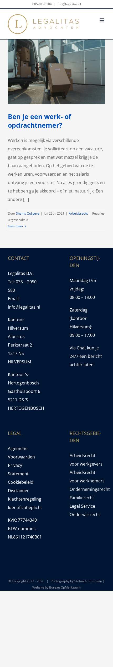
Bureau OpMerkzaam (65, 587)
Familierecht (82, 498)
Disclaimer (18, 490)
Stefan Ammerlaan (88, 581)
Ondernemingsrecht (87, 489)
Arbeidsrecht (78, 213)
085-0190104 (42, 4)
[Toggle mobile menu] (102, 20)
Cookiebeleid (20, 482)
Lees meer (15, 226)
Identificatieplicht (25, 507)
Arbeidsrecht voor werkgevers (86, 460)
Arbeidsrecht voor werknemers (87, 477)
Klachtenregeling (24, 499)
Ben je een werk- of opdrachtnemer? (39, 121)
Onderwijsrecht (85, 514)
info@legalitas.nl (69, 4)
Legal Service (82, 506)
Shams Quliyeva (27, 213)
